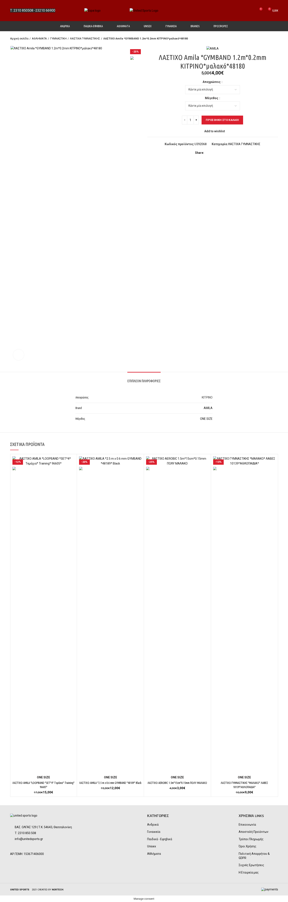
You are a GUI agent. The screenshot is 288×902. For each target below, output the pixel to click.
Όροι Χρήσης (247, 846)
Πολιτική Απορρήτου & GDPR (254, 856)
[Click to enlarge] (18, 355)
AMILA (208, 408)
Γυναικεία (153, 831)
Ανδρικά (153, 824)
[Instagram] (25, 847)
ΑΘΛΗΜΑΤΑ (39, 38)
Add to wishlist (214, 131)
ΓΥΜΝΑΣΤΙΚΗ (58, 38)
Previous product (267, 38)
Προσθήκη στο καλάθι (222, 120)
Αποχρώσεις (212, 82)
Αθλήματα (154, 853)
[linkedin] (222, 152)
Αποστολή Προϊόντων (253, 831)
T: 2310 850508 (21, 10)
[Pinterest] (217, 152)
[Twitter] (213, 152)
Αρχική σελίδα (19, 38)
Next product (276, 38)
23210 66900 (45, 10)
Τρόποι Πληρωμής (251, 839)
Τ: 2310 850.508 (25, 833)
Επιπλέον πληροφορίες (144, 381)
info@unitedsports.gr (29, 839)
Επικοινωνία (247, 824)
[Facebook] (208, 152)
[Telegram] (227, 152)
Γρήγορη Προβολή (71, 463)
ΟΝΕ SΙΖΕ (206, 418)
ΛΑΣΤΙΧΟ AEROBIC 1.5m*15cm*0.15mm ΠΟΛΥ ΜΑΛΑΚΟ (177, 783)
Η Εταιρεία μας (249, 872)
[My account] (244, 10)
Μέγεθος (212, 98)
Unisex (151, 846)
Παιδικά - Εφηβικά (159, 839)
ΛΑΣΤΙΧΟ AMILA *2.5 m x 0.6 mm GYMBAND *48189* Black (110, 783)
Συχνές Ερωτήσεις (251, 865)
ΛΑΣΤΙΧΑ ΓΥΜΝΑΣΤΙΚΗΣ (85, 38)
